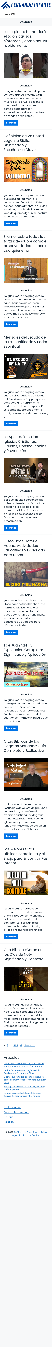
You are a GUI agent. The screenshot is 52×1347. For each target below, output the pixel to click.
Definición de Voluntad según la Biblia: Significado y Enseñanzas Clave (24, 142)
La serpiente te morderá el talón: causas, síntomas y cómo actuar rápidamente (25, 38)
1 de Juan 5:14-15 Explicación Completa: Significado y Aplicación (25, 650)
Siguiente (27, 1045)
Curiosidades (12, 1107)
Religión (9, 1122)
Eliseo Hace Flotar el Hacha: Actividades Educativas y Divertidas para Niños (24, 548)
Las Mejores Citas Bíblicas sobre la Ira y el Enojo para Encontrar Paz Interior (25, 856)
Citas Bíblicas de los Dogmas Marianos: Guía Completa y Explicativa (25, 746)
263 (16, 1045)
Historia (8, 1117)
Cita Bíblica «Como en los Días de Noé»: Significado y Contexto (24, 954)
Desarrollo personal (16, 1112)
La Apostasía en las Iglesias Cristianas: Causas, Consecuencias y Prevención (25, 443)
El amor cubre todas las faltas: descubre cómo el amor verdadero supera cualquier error (25, 243)
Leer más (11, 122)
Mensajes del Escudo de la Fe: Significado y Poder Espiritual (25, 342)
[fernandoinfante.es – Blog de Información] (26, 5)
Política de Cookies (30, 1135)
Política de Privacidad (26, 1132)
